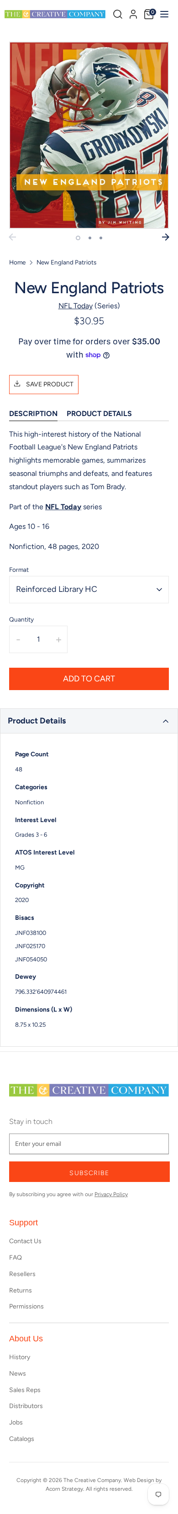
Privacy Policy (111, 1194)
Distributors (26, 1406)
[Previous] (12, 237)
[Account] (133, 13)
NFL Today (75, 305)
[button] (89, 721)
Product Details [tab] (99, 413)
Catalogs (21, 1439)
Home (17, 262)
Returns (20, 1290)
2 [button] (90, 238)
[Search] (118, 14)
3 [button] (100, 238)
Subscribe (89, 1173)
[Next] (166, 237)
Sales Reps (25, 1390)
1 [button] (78, 238)
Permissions (26, 1306)
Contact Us (25, 1241)
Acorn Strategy (64, 1489)
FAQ (15, 1257)
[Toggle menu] (163, 14)
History (19, 1357)
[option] (89, 135)
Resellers (22, 1274)
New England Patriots (66, 262)
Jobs (16, 1422)
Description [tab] (33, 413)
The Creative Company (92, 1480)
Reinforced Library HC (56, 589)
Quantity (21, 619)
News (17, 1373)
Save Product (49, 384)
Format (19, 569)
